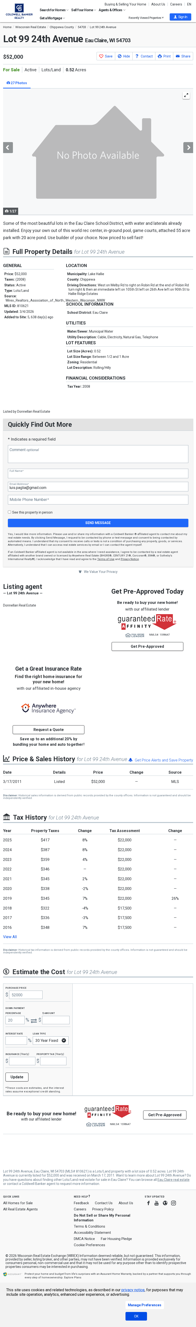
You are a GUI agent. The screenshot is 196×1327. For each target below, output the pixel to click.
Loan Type (39, 1033)
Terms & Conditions (89, 1226)
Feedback (81, 1203)
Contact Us (104, 1203)
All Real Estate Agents (20, 1209)
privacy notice (133, 1290)
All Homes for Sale (18, 1203)
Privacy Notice (130, 559)
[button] (180, 17)
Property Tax (50, 1054)
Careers (176, 4)
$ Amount (49, 1013)
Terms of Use (105, 559)
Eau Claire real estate (174, 1180)
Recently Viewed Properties (145, 17)
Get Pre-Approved (147, 646)
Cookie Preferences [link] (89, 1245)
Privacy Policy (103, 1209)
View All (10, 937)
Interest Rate (14, 1033)
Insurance (17, 1054)
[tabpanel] (98, 151)
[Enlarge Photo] (186, 95)
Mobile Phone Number (29, 500)
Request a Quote (48, 729)
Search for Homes (53, 10)
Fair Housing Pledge (116, 1239)
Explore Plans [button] (72, 1277)
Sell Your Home (82, 10)
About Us (158, 4)
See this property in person (32, 512)
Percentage (13, 1013)
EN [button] (189, 4)
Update (17, 1077)
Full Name (16, 471)
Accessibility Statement (92, 1232)
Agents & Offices (111, 10)
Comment (24, 450)
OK (136, 1316)
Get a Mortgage (51, 18)
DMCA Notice (84, 1239)
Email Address (19, 484)
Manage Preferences (144, 1305)
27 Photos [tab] (18, 83)
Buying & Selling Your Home (125, 4)
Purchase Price (16, 987)
